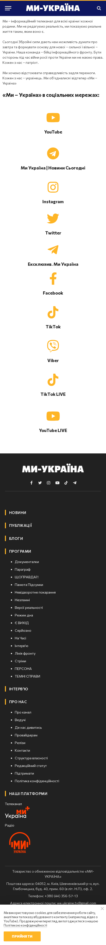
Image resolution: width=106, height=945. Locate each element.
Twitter (53, 232)
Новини (17, 512)
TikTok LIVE (53, 394)
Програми (20, 551)
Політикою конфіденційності (25, 925)
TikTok (53, 326)
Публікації (20, 525)
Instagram (53, 201)
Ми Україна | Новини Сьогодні (53, 167)
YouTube (53, 131)
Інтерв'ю (18, 689)
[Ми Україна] (53, 8)
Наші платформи (28, 793)
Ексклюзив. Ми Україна (53, 264)
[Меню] (8, 8)
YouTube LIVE (53, 430)
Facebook (53, 293)
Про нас (18, 701)
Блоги (16, 538)
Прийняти (22, 936)
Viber (53, 360)
